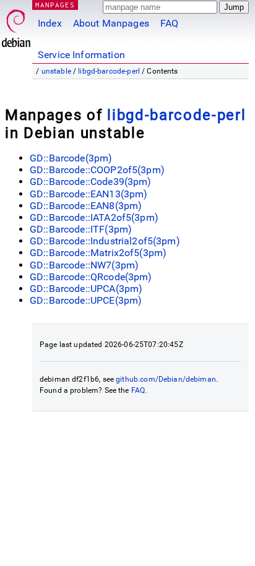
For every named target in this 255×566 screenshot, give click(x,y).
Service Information (81, 55)
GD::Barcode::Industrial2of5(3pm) (105, 241)
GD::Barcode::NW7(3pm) (84, 265)
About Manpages (111, 23)
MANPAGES (55, 5)
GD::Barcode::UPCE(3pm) (86, 300)
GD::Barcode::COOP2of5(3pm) (97, 170)
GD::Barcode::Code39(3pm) (91, 181)
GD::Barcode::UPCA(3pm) (86, 288)
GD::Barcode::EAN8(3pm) (86, 206)
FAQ (169, 23)
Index (50, 23)
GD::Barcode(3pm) (71, 158)
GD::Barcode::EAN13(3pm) (88, 194)
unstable (56, 71)
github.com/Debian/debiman (166, 379)
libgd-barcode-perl (109, 71)
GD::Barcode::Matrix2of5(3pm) (98, 253)
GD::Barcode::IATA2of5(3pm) (94, 217)
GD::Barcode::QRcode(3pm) (91, 277)
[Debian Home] (16, 25)
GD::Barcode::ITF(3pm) (81, 229)
